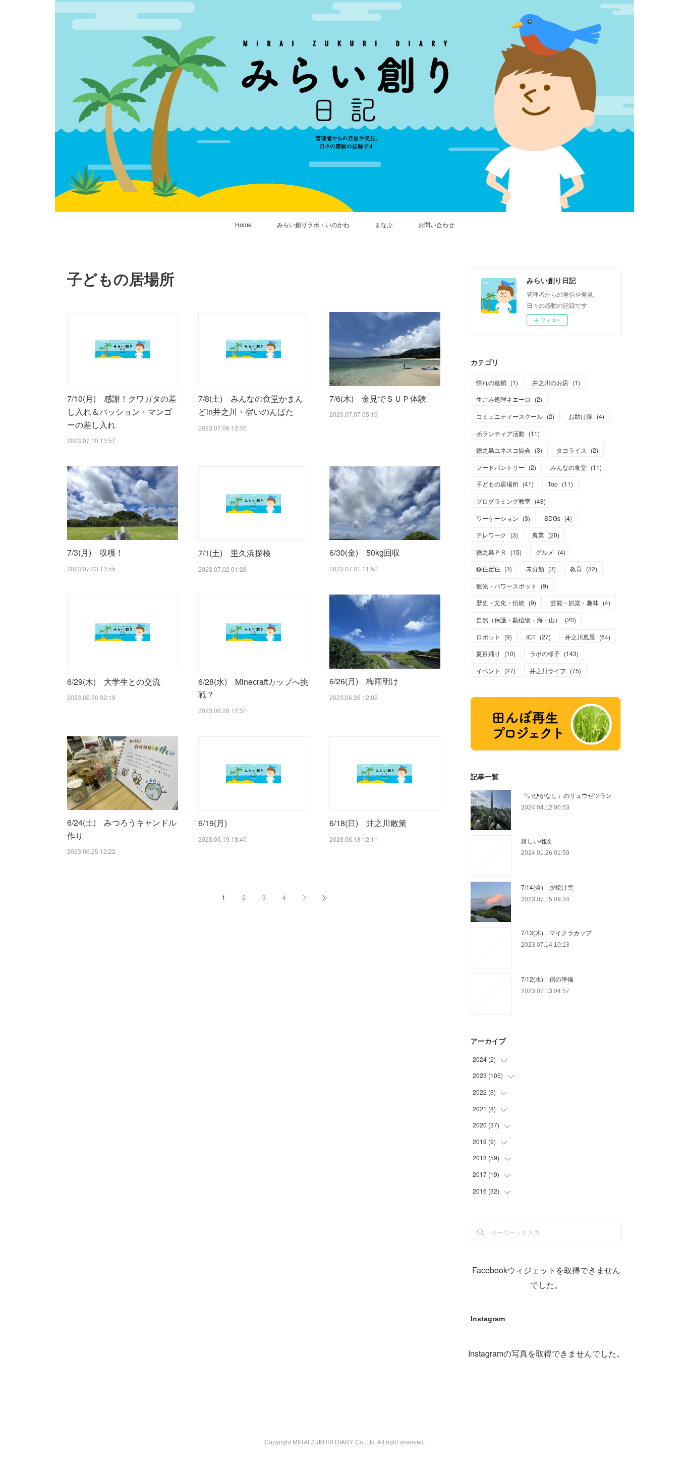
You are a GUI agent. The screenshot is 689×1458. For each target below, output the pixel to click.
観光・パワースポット (512, 585)
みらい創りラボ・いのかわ (313, 224)
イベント (495, 670)
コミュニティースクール (515, 416)
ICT (538, 636)
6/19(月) (216, 823)
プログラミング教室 (511, 501)
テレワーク (497, 534)
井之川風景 (587, 636)
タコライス (577, 450)
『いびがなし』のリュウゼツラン (566, 795)
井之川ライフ (555, 670)
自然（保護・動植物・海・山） (526, 619)
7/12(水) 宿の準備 (547, 979)
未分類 (541, 568)
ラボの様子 (554, 653)
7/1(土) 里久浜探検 (234, 553)
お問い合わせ (436, 224)
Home (243, 224)
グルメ (550, 552)
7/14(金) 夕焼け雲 (547, 887)
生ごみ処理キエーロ (509, 399)
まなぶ (384, 224)
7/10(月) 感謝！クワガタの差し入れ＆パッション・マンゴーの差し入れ (122, 411)
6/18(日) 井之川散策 (368, 823)
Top (560, 483)
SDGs (558, 518)
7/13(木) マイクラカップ (556, 932)
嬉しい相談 (536, 840)
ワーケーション (503, 518)
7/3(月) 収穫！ (95, 552)
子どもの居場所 (505, 483)
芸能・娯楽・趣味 (580, 602)
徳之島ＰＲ (499, 552)
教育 (583, 568)
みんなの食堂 (576, 467)
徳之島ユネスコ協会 (509, 450)
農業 (545, 534)
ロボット (494, 636)
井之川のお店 (556, 382)
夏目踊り (495, 653)
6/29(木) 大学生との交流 (113, 681)
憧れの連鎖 (497, 382)
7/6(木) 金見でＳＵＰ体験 (377, 398)
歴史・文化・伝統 (506, 602)
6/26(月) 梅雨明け (363, 681)
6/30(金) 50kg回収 (364, 552)
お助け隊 (586, 416)
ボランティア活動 (508, 433)
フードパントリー (506, 467)
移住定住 (494, 568)
